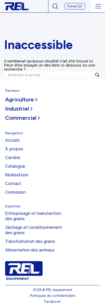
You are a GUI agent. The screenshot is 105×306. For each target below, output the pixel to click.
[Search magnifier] (97, 74)
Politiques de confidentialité (52, 296)
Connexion (15, 192)
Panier (74, 6)
